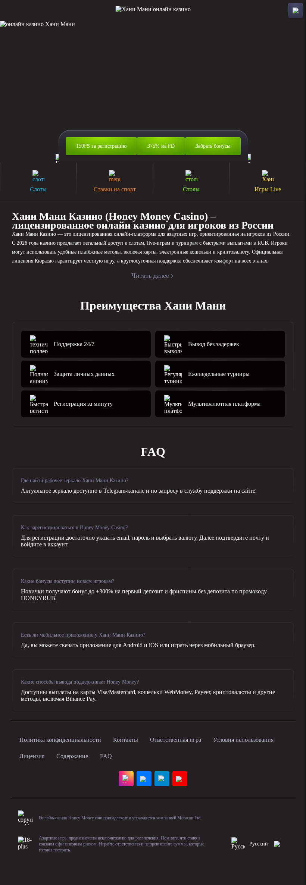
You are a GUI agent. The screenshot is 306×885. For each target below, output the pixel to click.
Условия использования (243, 740)
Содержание (72, 756)
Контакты (125, 740)
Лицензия (31, 756)
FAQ (106, 756)
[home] (153, 10)
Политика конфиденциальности (60, 740)
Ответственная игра (175, 740)
